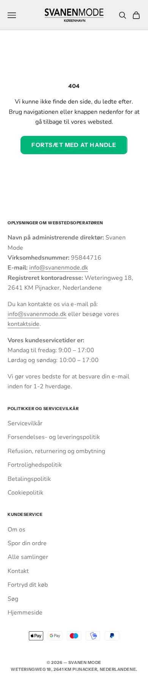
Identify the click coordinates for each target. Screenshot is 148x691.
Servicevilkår (25, 423)
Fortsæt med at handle (73, 144)
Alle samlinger (28, 557)
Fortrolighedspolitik (35, 465)
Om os (16, 529)
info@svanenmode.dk (58, 267)
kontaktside (23, 324)
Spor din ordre (27, 543)
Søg (13, 599)
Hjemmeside (25, 612)
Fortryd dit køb (28, 585)
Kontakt (18, 571)
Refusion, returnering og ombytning (56, 451)
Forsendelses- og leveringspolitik (54, 437)
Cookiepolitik (25, 492)
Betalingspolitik (29, 479)
